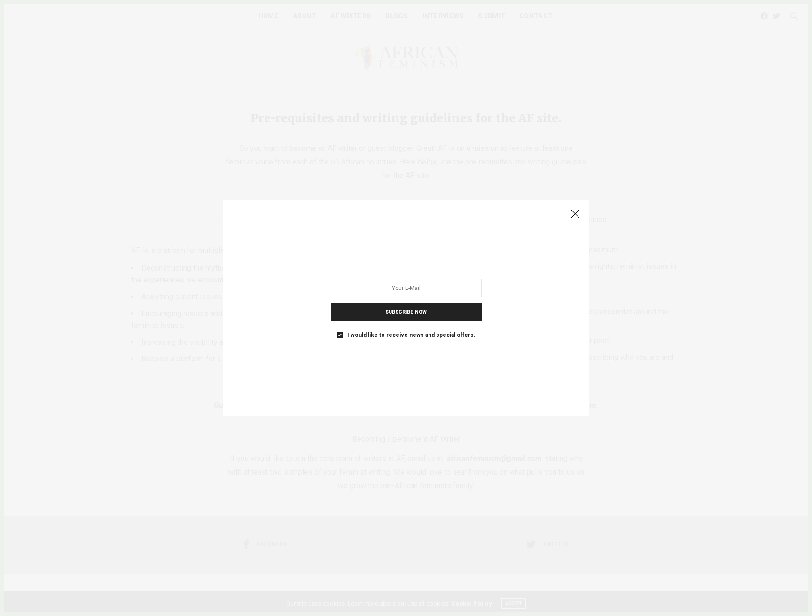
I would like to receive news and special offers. (411, 334)
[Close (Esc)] (575, 214)
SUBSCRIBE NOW (406, 311)
